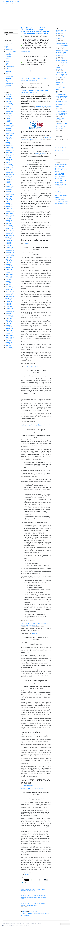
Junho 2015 (8, 322)
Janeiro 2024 (9, 147)
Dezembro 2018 (9, 250)
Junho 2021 (8, 200)
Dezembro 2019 (9, 230)
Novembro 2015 (9, 313)
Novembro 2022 (9, 171)
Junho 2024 (8, 138)
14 (67, 147)
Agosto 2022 (9, 176)
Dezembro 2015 (9, 311)
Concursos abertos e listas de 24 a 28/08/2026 (61, 31)
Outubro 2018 (9, 254)
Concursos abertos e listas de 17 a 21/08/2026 (61, 82)
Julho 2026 (8, 96)
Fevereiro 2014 (9, 349)
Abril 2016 (8, 305)
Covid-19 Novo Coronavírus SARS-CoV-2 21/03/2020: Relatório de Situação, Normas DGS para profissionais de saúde (34, 897)
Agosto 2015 (8, 318)
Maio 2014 (8, 344)
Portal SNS (8, 85)
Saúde (60, 201)
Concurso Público (60, 176)
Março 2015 (8, 327)
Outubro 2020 (9, 213)
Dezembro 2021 (9, 189)
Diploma (64, 178)
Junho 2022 (8, 179)
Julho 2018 (8, 259)
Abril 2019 (8, 244)
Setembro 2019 (9, 235)
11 (60, 147)
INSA (6, 75)
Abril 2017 (8, 284)
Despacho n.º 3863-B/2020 (43, 106)
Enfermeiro (63, 180)
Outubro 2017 (9, 274)
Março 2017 (8, 286)
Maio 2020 (8, 222)
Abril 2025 (8, 122)
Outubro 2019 (9, 233)
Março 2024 (8, 144)
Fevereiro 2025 (9, 125)
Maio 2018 (8, 262)
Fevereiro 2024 (9, 145)
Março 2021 (8, 205)
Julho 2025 (8, 116)
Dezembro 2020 (9, 210)
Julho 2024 (8, 137)
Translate (9, 36)
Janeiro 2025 (9, 127)
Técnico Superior (62, 203)
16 (55, 150)
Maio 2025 (8, 120)
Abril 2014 (8, 345)
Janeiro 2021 (8, 208)
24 (58, 153)
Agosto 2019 (8, 237)
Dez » (60, 158)
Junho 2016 (8, 301)
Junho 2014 (8, 342)
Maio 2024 (8, 140)
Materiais (61, 192)
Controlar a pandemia (27, 785)
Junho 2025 (8, 118)
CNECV (7, 58)
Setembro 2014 (9, 337)
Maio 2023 (8, 161)
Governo (61, 184)
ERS (6, 68)
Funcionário (57, 184)
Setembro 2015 (9, 316)
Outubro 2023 (9, 152)
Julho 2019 (8, 238)
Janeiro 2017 (8, 289)
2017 (55, 164)
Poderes (61, 197)
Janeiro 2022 (9, 188)
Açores (59, 169)
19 (62, 150)
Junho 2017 (8, 281)
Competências (57, 171)
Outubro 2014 (9, 335)
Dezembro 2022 (9, 169)
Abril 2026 (8, 101)
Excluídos (57, 182)
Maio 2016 (8, 303)
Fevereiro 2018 (9, 267)
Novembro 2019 (9, 232)
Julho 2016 (8, 300)
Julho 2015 (8, 320)
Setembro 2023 (9, 154)
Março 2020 (8, 225)
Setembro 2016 (9, 296)
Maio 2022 (8, 181)
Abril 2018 (8, 264)
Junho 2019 (8, 240)
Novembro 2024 (9, 130)
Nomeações (63, 195)
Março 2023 (8, 164)
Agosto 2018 (8, 257)
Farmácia (61, 182)
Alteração (57, 166)
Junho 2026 (8, 98)
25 (60, 153)
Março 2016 (8, 306)
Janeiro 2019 (8, 249)
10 (58, 147)
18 (60, 150)
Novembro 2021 (9, 191)
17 (58, 150)
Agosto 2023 (9, 155)
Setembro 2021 (9, 194)
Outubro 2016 (9, 294)
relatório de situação (39, 913)
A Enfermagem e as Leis (11, 1)
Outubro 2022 (9, 172)
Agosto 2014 (8, 338)
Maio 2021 (8, 201)
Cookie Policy (28, 925)
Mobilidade (62, 193)
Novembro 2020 (9, 211)
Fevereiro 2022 (9, 186)
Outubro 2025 (9, 111)
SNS (64, 201)
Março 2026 (8, 103)
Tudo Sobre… (9, 87)
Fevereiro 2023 (9, 166)
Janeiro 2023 (9, 167)
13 (65, 147)
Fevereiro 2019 (9, 247)
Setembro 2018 (9, 255)
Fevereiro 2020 (9, 227)
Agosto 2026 (9, 94)
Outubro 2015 (9, 315)
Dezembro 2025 (9, 108)
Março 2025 (8, 123)
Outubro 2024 (9, 132)
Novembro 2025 (9, 110)
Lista (60, 188)
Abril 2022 (8, 183)
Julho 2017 (8, 279)
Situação (27, 915)
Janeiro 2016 (8, 310)
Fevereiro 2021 (9, 206)
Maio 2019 (8, 242)
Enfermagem (57, 180)
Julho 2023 (8, 157)
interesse (57, 187)
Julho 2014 (8, 340)
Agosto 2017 (8, 277)
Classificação (64, 169)
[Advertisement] (36, 15)
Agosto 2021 (8, 196)
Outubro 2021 (9, 193)
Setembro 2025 (9, 113)
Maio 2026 (8, 99)
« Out (56, 158)
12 (62, 147)
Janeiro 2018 (8, 269)
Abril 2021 (8, 203)
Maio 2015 (8, 323)
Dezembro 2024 (9, 128)
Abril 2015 (8, 325)
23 (55, 153)
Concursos (8, 59)
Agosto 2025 (9, 115)
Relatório (30, 913)
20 (65, 150)
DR (6, 65)
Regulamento (62, 199)
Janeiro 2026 (9, 106)
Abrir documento (25, 51)
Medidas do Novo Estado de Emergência (32, 788)
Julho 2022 (8, 177)
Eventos (7, 70)
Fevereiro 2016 (9, 308)
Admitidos (64, 164)
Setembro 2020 (9, 215)
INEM (56, 186)
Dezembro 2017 (9, 271)
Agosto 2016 (8, 298)
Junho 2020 (8, 220)
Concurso (59, 174)
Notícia (27, 243)
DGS (6, 63)
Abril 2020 (8, 223)
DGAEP (7, 61)
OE (6, 80)
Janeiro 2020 (9, 228)
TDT (66, 201)
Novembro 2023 (9, 150)
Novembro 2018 (9, 252)
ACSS (6, 46)
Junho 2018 (8, 261)
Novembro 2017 (9, 272)
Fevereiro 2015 (9, 328)
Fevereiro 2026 (9, 105)
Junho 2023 (8, 159)
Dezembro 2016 (9, 291)
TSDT (56, 203)
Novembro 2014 (9, 333)
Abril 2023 (8, 162)
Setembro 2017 (9, 276)
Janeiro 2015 (8, 330)
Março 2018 (8, 266)
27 (65, 153)
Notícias (34, 633)
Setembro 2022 (9, 174)
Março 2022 (8, 184)
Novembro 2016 (9, 293)
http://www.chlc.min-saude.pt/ (34, 366)
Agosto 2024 (9, 135)
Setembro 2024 (9, 133)
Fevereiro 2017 (9, 288)
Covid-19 (31, 911)
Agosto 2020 (9, 216)
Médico (57, 195)
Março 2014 (8, 347)
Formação (8, 71)
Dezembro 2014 (9, 332)
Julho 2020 (8, 218)
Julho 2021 (8, 198)
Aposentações (9, 49)
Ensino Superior (9, 66)
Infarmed (7, 73)
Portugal (64, 197)
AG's (6, 48)
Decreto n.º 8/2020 (40, 153)
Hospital (64, 184)
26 (62, 153)
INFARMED (59, 186)
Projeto (56, 199)
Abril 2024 (8, 142)
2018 (58, 164)
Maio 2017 (8, 283)
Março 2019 (8, 245)
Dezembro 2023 (9, 149)
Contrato (57, 178)
